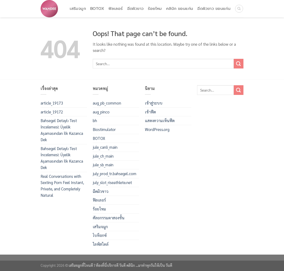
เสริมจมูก (78, 9)
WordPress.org (157, 129)
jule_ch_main (103, 156)
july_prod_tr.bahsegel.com (114, 173)
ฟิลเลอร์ (115, 9)
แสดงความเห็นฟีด (160, 120)
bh (95, 120)
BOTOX (97, 9)
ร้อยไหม (155, 9)
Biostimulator (104, 129)
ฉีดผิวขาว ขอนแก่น (213, 9)
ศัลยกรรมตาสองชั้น (108, 217)
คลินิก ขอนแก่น (179, 9)
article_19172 (52, 111)
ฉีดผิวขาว (135, 9)
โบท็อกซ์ (100, 235)
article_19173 (52, 103)
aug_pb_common (107, 103)
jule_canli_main (105, 147)
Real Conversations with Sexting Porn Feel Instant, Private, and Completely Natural (62, 186)
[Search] (239, 9)
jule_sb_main (103, 164)
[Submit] (238, 63)
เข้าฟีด (150, 111)
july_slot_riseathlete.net (112, 182)
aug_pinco (101, 111)
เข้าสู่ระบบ (153, 103)
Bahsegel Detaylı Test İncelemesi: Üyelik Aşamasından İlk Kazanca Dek (62, 130)
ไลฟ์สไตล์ (101, 244)
